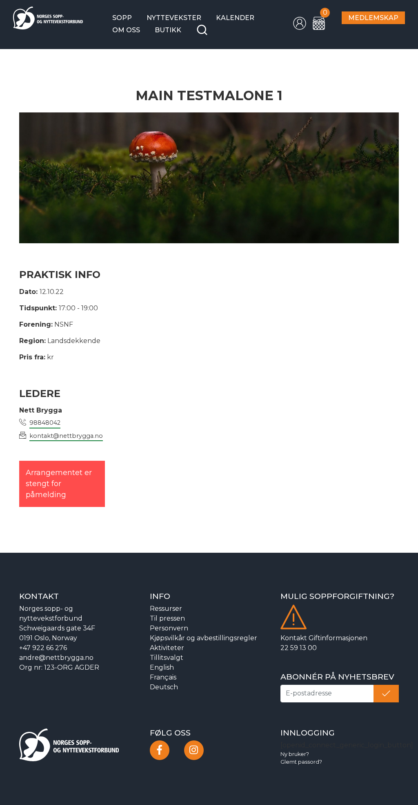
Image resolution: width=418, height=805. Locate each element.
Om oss (126, 30)
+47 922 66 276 (43, 648)
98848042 (44, 422)
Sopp (122, 18)
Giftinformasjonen (338, 638)
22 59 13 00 (298, 648)
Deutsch (164, 687)
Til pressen (167, 618)
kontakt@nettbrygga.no (66, 435)
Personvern (169, 628)
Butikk (168, 30)
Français (163, 677)
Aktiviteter (167, 648)
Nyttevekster (174, 18)
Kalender (235, 18)
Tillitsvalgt (166, 657)
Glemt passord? (301, 762)
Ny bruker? (294, 754)
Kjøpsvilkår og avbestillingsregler (203, 638)
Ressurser (166, 608)
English (162, 667)
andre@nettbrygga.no (56, 657)
